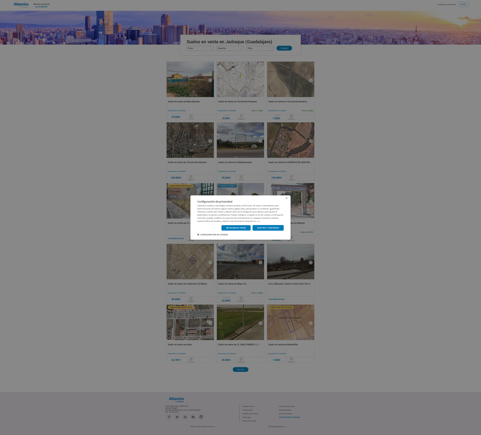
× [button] (286, 198)
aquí (258, 221)
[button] (212, 234)
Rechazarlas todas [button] (236, 228)
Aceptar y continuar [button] (268, 228)
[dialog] (240, 217)
